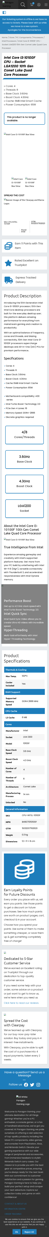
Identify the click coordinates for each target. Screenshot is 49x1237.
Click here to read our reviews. (21, 1003)
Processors (38, 37)
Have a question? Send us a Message (24, 1074)
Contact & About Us (16, 1204)
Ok (16, 1231)
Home (4, 37)
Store (11, 37)
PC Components (23, 37)
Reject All (29, 1231)
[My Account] (39, 4)
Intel (23, 231)
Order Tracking (13, 1214)
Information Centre (15, 1209)
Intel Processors (9, 41)
